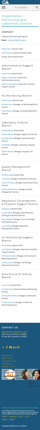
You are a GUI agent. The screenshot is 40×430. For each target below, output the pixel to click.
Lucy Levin (6, 285)
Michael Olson (7, 104)
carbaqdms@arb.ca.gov (17, 40)
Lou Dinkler (6, 226)
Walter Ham (6, 49)
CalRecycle (13, 417)
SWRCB (12, 420)
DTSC (27, 417)
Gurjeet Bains (7, 213)
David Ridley (7, 245)
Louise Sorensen (8, 182)
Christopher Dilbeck (10, 295)
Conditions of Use (9, 361)
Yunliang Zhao (7, 289)
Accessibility (7, 355)
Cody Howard (7, 53)
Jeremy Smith (7, 262)
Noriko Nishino (7, 151)
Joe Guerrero (7, 249)
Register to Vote (8, 367)
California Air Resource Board (21, 7)
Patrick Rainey (7, 134)
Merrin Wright (7, 219)
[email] (18, 347)
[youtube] (10, 347)
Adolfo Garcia (7, 100)
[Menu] (3, 7)
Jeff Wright (6, 145)
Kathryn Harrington (9, 84)
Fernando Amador (9, 256)
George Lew (6, 209)
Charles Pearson (8, 302)
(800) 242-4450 (6, 332)
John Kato (6, 179)
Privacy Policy (8, 358)
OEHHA (4, 420)
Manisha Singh (7, 175)
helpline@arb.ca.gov (20, 332)
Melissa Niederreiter (10, 189)
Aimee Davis (6, 73)
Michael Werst (7, 130)
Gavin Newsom (10, 376)
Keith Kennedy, (8, 138)
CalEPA (4, 417)
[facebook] (6, 347)
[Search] (37, 7)
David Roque (7, 111)
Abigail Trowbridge (9, 77)
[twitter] (3, 347)
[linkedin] (14, 347)
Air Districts (7, 364)
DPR (20, 417)
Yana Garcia (22, 378)
